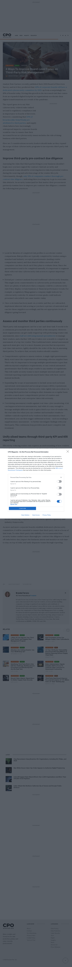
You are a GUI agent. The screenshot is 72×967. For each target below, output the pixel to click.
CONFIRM (22, 508)
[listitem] (36, 477)
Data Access (36, 515)
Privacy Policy (47, 515)
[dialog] (36, 483)
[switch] (59, 481)
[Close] (68, 452)
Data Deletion (25, 515)
